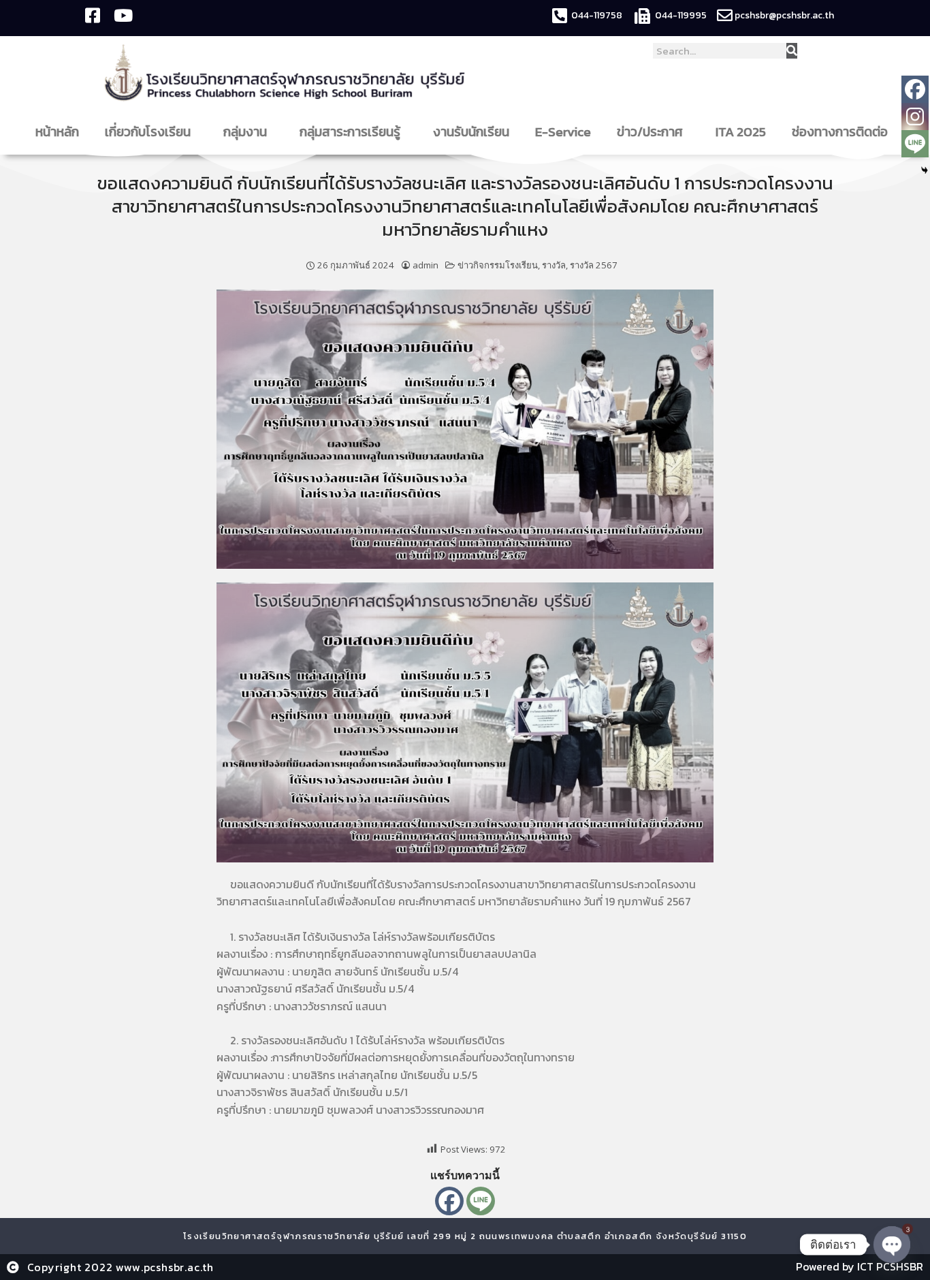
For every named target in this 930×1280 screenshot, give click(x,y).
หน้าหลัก (57, 132)
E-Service (563, 132)
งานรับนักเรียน (471, 132)
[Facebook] (449, 1201)
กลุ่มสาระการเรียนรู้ (350, 132)
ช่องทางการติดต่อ (840, 132)
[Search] (791, 51)
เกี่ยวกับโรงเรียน (148, 132)
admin (425, 265)
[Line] (480, 1201)
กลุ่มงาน (245, 132)
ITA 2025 (741, 132)
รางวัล (554, 265)
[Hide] (924, 170)
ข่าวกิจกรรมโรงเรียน (498, 265)
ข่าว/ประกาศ (650, 132)
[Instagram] (915, 116)
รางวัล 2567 (594, 265)
